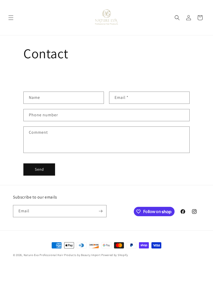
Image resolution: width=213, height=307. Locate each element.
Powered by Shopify (114, 255)
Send (39, 169)
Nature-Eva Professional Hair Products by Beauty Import (62, 255)
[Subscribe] (100, 211)
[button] (11, 17)
